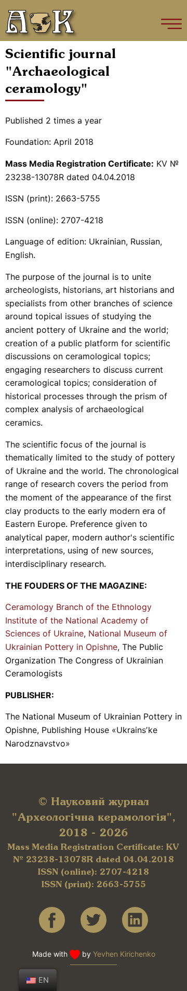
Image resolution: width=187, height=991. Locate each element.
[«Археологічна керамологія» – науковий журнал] (42, 23)
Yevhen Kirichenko (124, 953)
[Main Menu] (171, 23)
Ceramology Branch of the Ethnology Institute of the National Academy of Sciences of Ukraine (78, 620)
